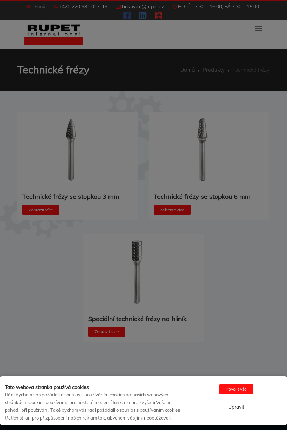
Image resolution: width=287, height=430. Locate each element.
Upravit (236, 407)
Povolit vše (236, 389)
